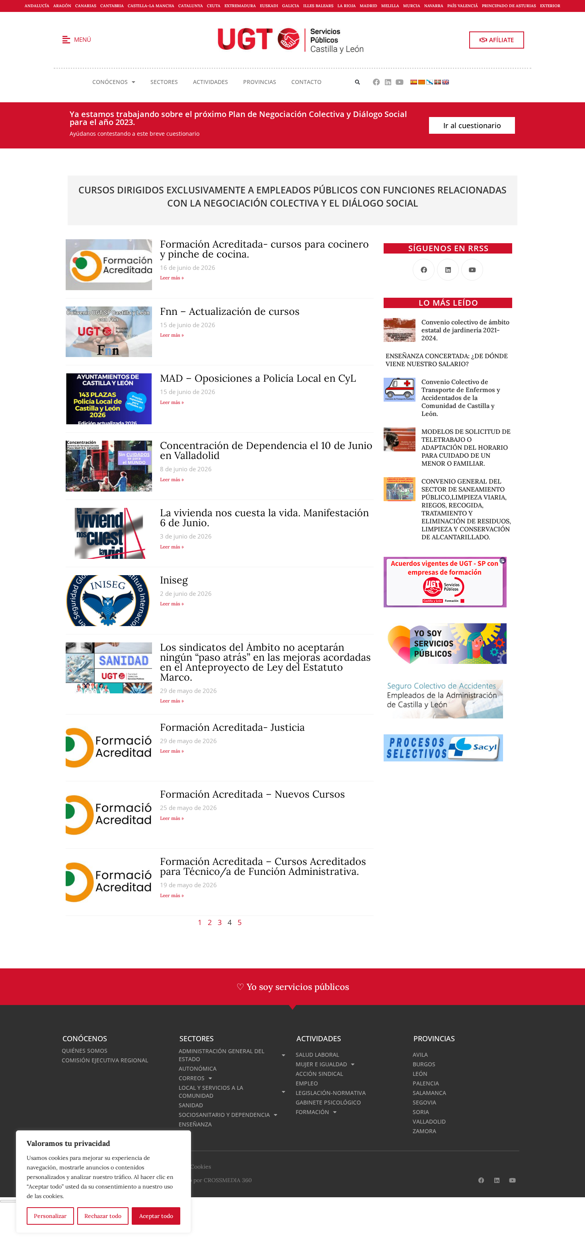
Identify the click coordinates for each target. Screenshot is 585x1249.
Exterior (550, 5)
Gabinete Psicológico (328, 1102)
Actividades (210, 82)
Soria (421, 1112)
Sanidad (191, 1105)
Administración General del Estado (221, 1055)
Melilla (390, 5)
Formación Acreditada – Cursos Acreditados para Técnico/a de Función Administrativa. (263, 866)
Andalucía (37, 5)
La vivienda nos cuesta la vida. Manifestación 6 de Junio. (264, 517)
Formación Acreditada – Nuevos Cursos (252, 794)
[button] (357, 82)
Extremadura (240, 5)
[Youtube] (399, 82)
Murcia (411, 5)
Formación (312, 1112)
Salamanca (429, 1093)
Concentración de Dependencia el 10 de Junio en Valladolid (266, 450)
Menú (82, 39)
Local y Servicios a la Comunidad (211, 1091)
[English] (445, 82)
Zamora (424, 1131)
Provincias (259, 82)
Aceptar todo (156, 1216)
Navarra (433, 5)
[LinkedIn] (448, 270)
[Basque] (437, 82)
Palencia (426, 1083)
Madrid (368, 5)
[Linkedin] (388, 82)
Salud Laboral (317, 1054)
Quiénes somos (84, 1050)
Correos (192, 1078)
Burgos (424, 1064)
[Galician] (429, 82)
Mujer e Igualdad (321, 1064)
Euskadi (269, 5)
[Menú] (66, 39)
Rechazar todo (102, 1216)
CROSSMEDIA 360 (228, 1180)
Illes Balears (318, 5)
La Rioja (346, 5)
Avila (420, 1054)
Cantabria (112, 5)
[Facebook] (376, 82)
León (420, 1073)
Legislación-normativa (331, 1093)
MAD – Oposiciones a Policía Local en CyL (258, 378)
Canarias (85, 5)
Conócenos (110, 82)
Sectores (164, 82)
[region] (103, 1181)
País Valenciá (462, 5)
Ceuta (213, 5)
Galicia (290, 5)
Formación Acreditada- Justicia (232, 727)
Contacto (306, 82)
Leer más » (172, 278)
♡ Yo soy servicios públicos (292, 986)
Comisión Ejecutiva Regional (105, 1060)
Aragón (62, 5)
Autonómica (197, 1068)
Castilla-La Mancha (151, 5)
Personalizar (50, 1216)
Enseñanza (195, 1124)
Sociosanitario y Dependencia (224, 1114)
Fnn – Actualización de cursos (230, 311)
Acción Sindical (319, 1073)
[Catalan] (421, 82)
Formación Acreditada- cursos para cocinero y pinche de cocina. (264, 249)
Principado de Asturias (509, 5)
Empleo (307, 1083)
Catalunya (190, 5)
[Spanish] (413, 82)
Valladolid (429, 1121)
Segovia (424, 1102)
